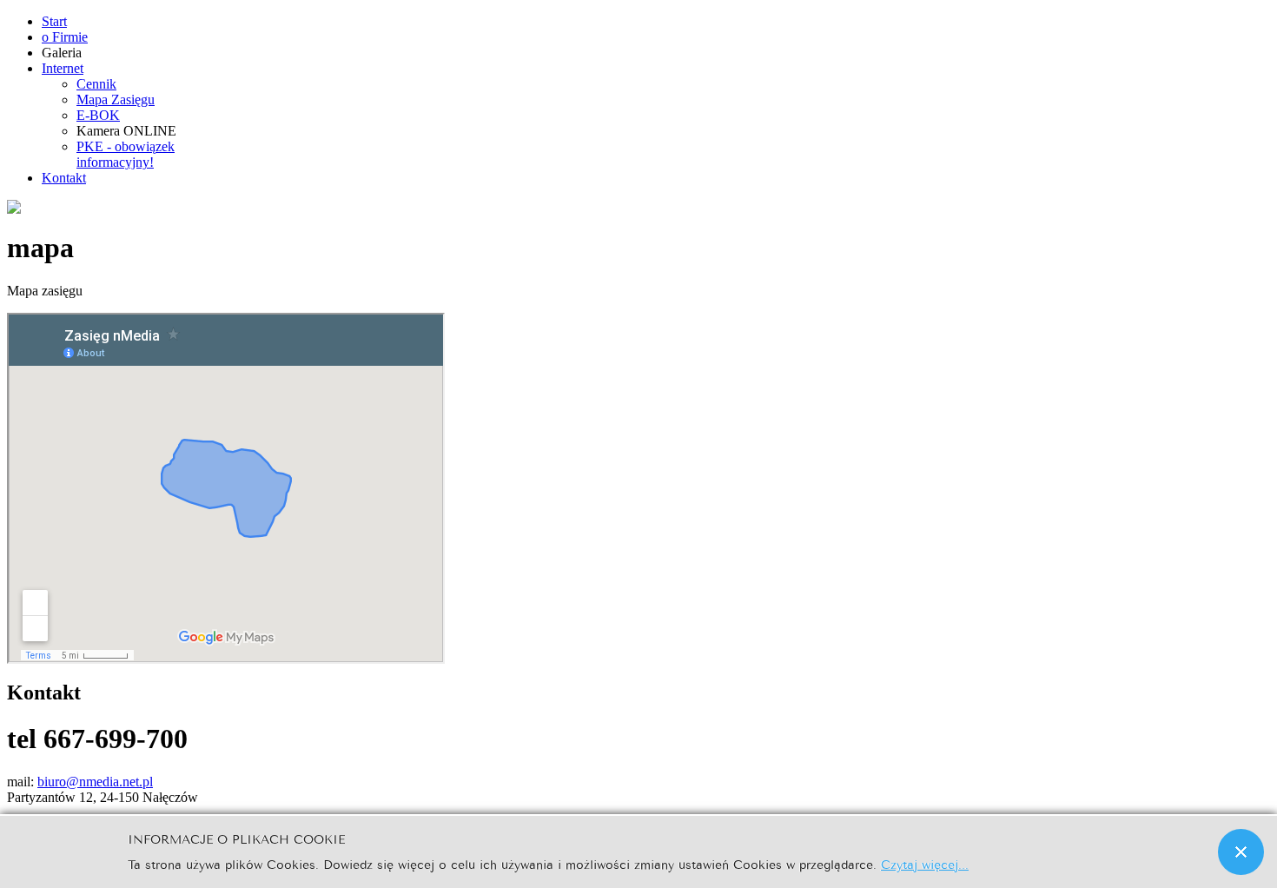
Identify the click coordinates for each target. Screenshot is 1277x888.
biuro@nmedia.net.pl (95, 781)
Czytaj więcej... (925, 863)
